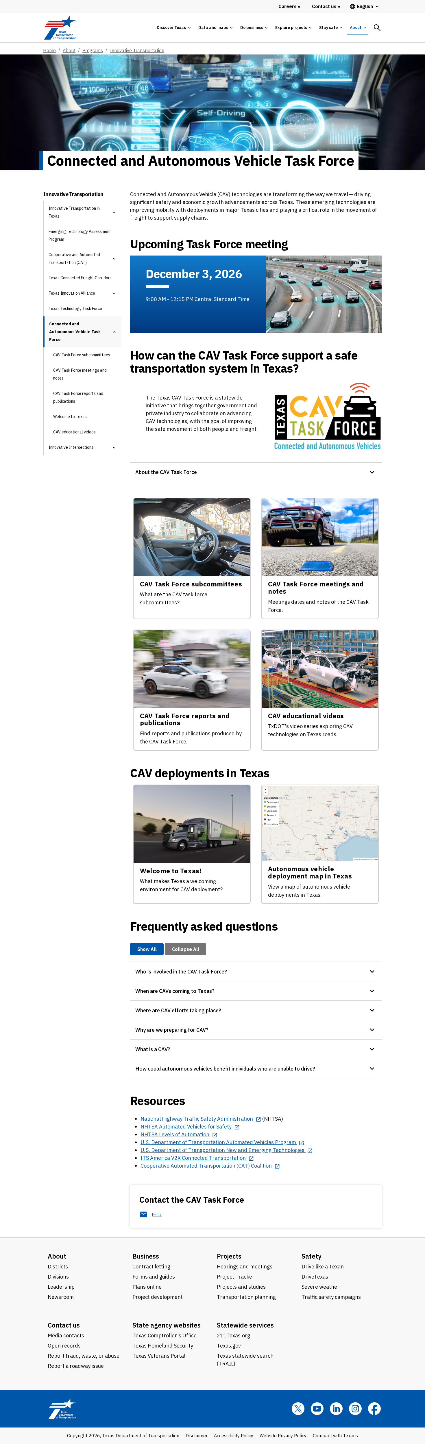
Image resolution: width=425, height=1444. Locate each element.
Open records (64, 1345)
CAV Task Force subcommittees (81, 355)
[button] (114, 212)
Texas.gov (229, 1345)
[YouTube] (317, 1408)
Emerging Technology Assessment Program (80, 235)
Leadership (61, 1286)
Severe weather (320, 1286)
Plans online (147, 1286)
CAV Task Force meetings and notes (80, 374)
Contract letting (151, 1266)
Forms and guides (153, 1276)
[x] (298, 1408)
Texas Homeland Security (162, 1345)
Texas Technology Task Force (75, 308)
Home (49, 50)
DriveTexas (315, 1276)
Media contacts (66, 1335)
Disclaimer (197, 1435)
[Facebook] (374, 1408)
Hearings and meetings (244, 1266)
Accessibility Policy (233, 1435)
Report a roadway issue (76, 1366)
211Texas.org (233, 1335)
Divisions (58, 1276)
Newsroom (61, 1297)
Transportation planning (246, 1297)
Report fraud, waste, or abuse (83, 1355)
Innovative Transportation (137, 50)
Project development (157, 1297)
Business (145, 1256)
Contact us (64, 1325)
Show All (147, 949)
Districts (58, 1266)
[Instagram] (355, 1408)
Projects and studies (241, 1286)
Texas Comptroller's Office (164, 1335)
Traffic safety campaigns (331, 1297)
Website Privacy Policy (283, 1435)
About (69, 50)
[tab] (173, 27)
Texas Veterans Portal (158, 1355)
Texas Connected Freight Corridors (80, 277)
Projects (229, 1256)
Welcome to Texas (70, 416)
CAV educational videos (74, 432)
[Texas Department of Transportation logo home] (60, 27)
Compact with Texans (335, 1435)
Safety (311, 1256)
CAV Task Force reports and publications (78, 397)
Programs (92, 50)
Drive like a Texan (323, 1266)
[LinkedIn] (336, 1408)
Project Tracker (235, 1276)
